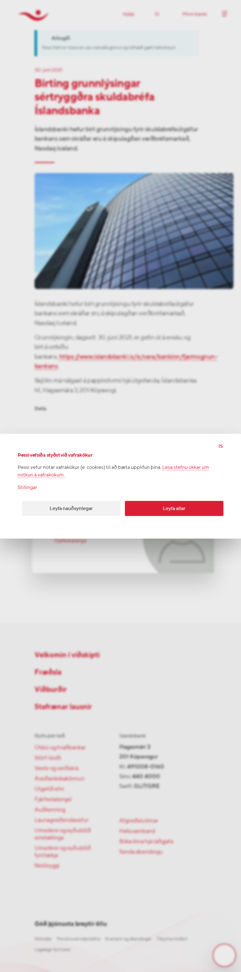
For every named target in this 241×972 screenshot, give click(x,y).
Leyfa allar (174, 508)
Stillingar (27, 487)
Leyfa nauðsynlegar (71, 508)
